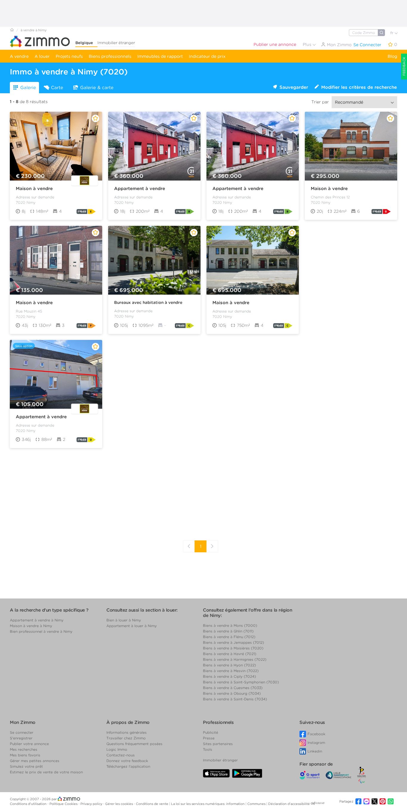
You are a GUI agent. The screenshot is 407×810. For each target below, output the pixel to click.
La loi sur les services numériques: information (208, 804)
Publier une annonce (275, 44)
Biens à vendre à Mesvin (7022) (231, 670)
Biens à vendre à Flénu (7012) (229, 637)
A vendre (19, 56)
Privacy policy (91, 804)
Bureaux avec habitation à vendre (148, 302)
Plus (308, 44)
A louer (42, 56)
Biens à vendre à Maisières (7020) (233, 648)
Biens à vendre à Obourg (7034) (232, 693)
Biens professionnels (110, 56)
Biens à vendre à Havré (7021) (229, 654)
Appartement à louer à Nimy (131, 626)
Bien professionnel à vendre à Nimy (41, 631)
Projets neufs (69, 56)
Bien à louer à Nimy (123, 620)
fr (392, 33)
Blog (392, 56)
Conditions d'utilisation (28, 804)
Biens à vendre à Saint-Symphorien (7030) (241, 682)
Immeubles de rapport (160, 56)
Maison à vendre (34, 188)
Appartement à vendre (139, 188)
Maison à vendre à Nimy (31, 626)
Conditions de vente (152, 804)
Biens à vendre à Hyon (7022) (229, 665)
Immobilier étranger (116, 43)
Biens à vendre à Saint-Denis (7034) (235, 699)
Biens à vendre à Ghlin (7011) (228, 631)
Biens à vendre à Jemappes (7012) (233, 642)
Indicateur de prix (207, 56)
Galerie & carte (97, 87)
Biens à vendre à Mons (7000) (230, 625)
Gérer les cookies (119, 804)
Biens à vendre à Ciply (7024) (229, 676)
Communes (256, 804)
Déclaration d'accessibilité (289, 804)
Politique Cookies (63, 804)
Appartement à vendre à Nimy (36, 620)
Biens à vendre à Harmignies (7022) (234, 659)
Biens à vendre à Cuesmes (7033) (232, 687)
